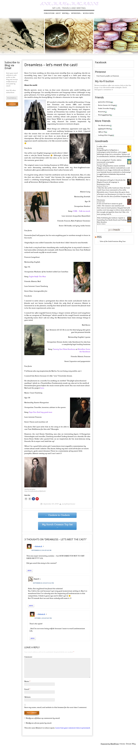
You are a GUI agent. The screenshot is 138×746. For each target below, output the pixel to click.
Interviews (75, 13)
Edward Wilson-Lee (103, 186)
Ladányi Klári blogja (105, 135)
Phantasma (101, 200)
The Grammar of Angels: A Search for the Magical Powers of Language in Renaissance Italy (111, 182)
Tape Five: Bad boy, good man (40, 412)
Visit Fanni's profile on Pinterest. (107, 76)
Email (27, 689)
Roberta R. (38, 546)
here (42, 388)
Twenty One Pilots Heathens (64, 349)
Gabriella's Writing (104, 102)
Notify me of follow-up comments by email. (43, 718)
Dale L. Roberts (101, 224)
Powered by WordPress (110, 744)
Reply (29, 570)
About (58, 13)
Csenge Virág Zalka (103, 164)
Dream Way (131, 744)
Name (27, 681)
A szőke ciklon (102, 146)
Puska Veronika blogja (106, 108)
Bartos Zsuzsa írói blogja (106, 105)
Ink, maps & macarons (69, 4)
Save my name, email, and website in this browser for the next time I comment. (55, 707)
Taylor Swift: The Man (37, 276)
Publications (49, 13)
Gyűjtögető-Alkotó (104, 129)
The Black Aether (104, 125)
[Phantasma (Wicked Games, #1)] (129, 202)
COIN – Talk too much (81, 211)
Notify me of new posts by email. (39, 723)
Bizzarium (101, 112)
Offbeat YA (101, 132)
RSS (99, 237)
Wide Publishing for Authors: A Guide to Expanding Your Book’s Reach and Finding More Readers (111, 220)
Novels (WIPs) (88, 13)
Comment (28, 657)
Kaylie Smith (101, 202)
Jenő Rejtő (100, 148)
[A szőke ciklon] (129, 148)
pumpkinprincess (68, 504)
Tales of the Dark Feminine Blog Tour (113, 241)
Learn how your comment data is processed (72, 728)
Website (27, 697)
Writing (65, 13)
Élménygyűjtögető (104, 115)
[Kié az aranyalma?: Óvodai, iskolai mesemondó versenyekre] (129, 161)
